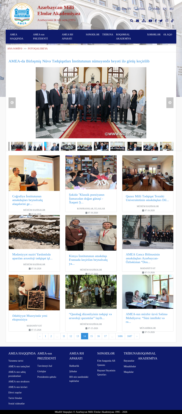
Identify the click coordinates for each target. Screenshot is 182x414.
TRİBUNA (107, 34)
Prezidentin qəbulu (46, 376)
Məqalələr (129, 371)
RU (172, 8)
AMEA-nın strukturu (19, 381)
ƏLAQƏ (167, 34)
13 (77, 336)
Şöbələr (73, 371)
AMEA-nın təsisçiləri (19, 366)
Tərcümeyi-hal (44, 365)
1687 (129, 336)
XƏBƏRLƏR (153, 34)
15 (91, 336)
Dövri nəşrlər (15, 392)
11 (64, 336)
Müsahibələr (130, 366)
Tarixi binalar (15, 398)
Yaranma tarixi (15, 360)
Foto (142, 8)
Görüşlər (41, 371)
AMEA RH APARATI (67, 36)
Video (156, 8)
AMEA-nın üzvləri (17, 387)
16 (98, 336)
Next (169, 102)
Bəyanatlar (129, 360)
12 (70, 336)
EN (165, 8)
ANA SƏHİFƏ (14, 48)
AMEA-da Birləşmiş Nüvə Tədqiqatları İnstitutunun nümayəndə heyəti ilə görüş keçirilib (79, 61)
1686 (120, 336)
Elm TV (126, 8)
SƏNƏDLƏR (92, 34)
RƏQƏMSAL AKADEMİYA (123, 36)
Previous (12, 102)
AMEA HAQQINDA (16, 36)
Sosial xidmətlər (16, 403)
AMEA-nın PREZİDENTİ (40, 36)
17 (105, 336)
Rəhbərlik (74, 365)
